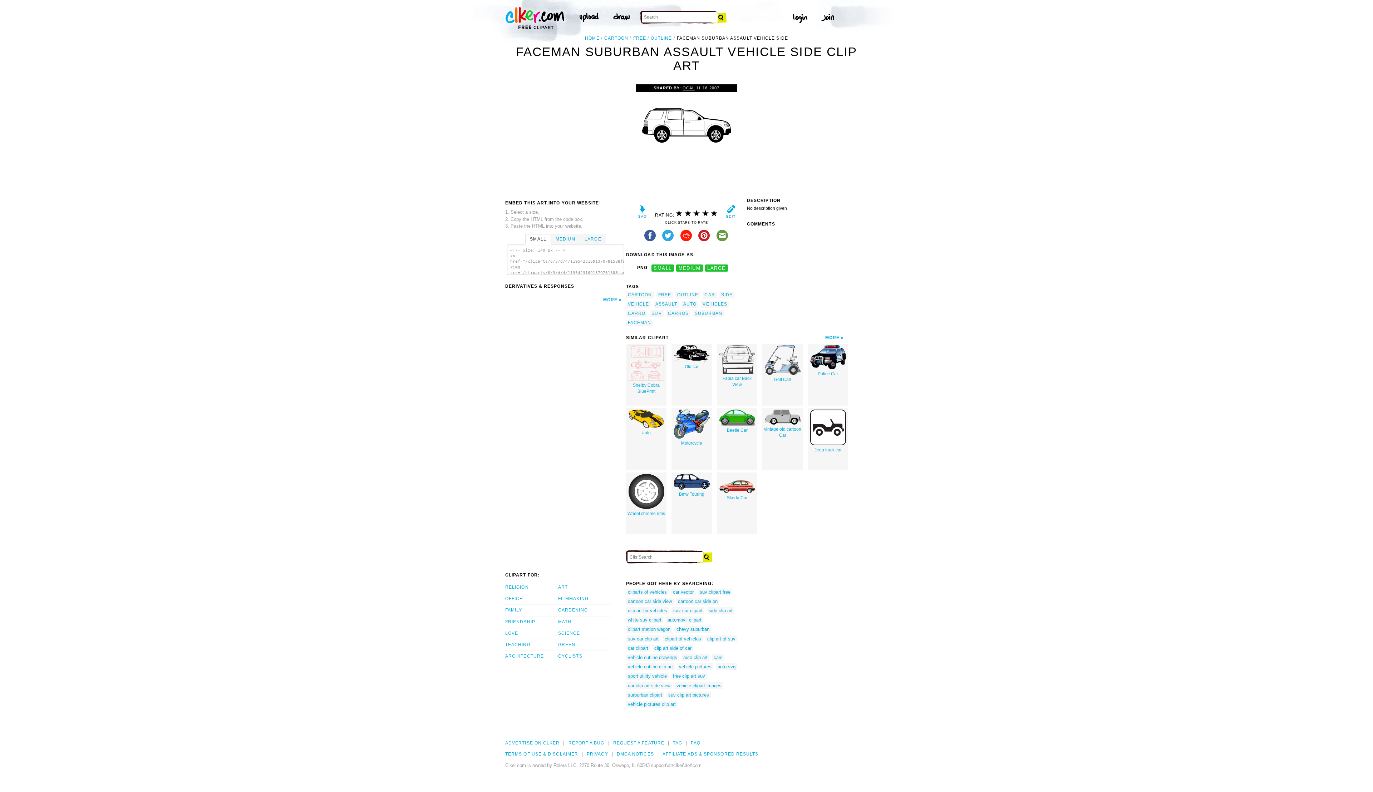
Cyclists (570, 656)
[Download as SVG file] (642, 213)
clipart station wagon (649, 629)
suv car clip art (643, 639)
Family (513, 610)
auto (690, 304)
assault (666, 304)
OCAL (689, 88)
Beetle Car (737, 430)
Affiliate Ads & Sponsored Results (711, 754)
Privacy (597, 754)
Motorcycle (691, 443)
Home (592, 38)
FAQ (695, 743)
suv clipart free (715, 592)
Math (564, 621)
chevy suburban (692, 629)
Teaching (518, 644)
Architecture (524, 656)
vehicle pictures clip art (652, 704)
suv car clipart (688, 610)
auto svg (726, 666)
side (727, 294)
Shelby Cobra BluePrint (646, 388)
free (639, 38)
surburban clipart (645, 695)
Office (514, 598)
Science (569, 633)
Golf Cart (782, 379)
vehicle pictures (695, 666)
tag (677, 743)
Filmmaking (573, 598)
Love (511, 633)
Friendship (520, 621)
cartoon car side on (698, 601)
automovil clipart (685, 620)
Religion (517, 587)
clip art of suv (721, 639)
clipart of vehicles (683, 639)
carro (636, 313)
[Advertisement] (565, 138)
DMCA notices (635, 754)
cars (718, 657)
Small (538, 239)
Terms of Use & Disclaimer (541, 754)
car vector (683, 592)
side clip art (721, 610)
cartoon (616, 38)
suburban (708, 313)
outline (661, 38)
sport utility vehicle (647, 676)
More (610, 299)
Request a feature (638, 743)
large (716, 268)
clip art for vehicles (647, 610)
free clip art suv (689, 676)
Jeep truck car (828, 449)
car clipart (638, 648)
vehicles (715, 304)
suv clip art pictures (688, 695)
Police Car (828, 373)
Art (563, 587)
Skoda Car (737, 497)
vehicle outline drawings (652, 657)
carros (678, 313)
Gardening (573, 610)
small (662, 268)
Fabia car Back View (737, 381)
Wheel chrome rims (646, 513)
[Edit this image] (730, 213)
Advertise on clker (532, 743)
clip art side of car (673, 648)
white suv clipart (644, 620)
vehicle (638, 304)
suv (656, 313)
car (709, 294)
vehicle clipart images (699, 685)
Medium (565, 239)
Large (593, 239)
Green (566, 644)
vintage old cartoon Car (782, 432)
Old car (692, 366)
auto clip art (695, 657)
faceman (639, 322)
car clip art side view (649, 685)
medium (690, 268)
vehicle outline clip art (650, 666)
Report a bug (587, 743)
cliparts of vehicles (647, 592)
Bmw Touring (691, 494)
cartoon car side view (650, 601)
